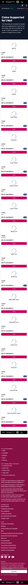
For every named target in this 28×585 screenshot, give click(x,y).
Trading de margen (6, 513)
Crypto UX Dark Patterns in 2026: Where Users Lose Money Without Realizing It (13, 481)
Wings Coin (14, 231)
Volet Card (5, 472)
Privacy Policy (13, 574)
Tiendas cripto (5, 518)
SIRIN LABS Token (14, 299)
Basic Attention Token (13, 413)
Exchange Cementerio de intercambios (12, 533)
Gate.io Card (5, 470)
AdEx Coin (14, 254)
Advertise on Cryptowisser (8, 547)
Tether (14, 71)
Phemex (4, 460)
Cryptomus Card (7, 465)
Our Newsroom (5, 540)
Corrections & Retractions (8, 545)
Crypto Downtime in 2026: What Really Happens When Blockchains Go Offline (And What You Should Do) (13, 490)
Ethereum (14, 140)
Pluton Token (14, 208)
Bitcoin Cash (13, 390)
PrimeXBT (5, 453)
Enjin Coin (14, 367)
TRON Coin (14, 277)
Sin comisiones (5, 511)
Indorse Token (14, 185)
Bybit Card (5, 468)
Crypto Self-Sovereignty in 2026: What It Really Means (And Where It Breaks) (13, 485)
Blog (2, 531)
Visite (14, 60)
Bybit (3, 450)
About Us (3, 538)
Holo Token (14, 117)
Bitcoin (14, 48)
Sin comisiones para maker (8, 516)
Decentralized (5, 506)
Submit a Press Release (7, 550)
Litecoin (14, 94)
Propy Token (13, 163)
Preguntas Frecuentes (7, 523)
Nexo (3, 457)
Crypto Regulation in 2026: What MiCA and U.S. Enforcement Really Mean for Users (13, 500)
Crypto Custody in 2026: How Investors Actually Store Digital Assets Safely (12, 495)
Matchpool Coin (13, 322)
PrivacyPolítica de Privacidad (9, 528)
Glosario (3, 526)
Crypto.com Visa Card (8, 475)
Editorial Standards (6, 543)
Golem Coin (14, 345)
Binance (4, 455)
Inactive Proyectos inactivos (9, 535)
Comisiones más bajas (7, 508)
